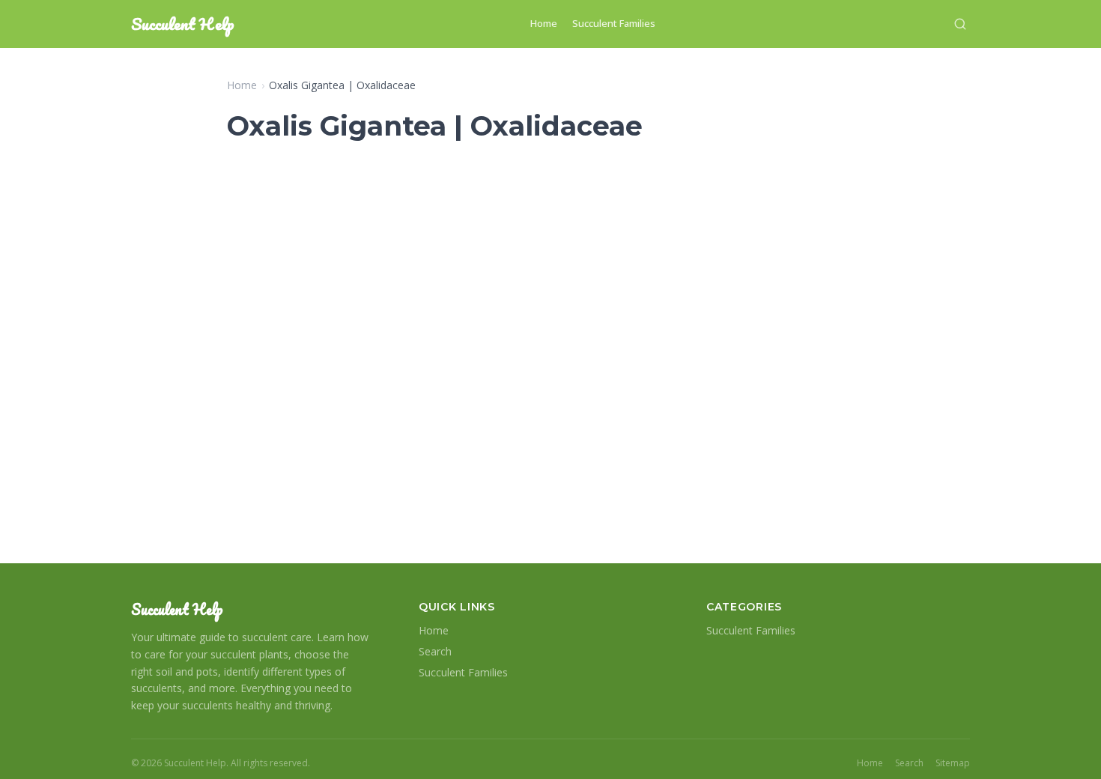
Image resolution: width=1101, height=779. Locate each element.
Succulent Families (613, 23)
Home (543, 23)
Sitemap (952, 763)
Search (435, 651)
